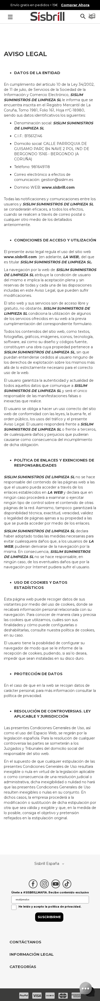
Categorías (22, 966)
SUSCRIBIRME (49, 917)
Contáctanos (25, 942)
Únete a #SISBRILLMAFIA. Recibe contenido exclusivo (50, 892)
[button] (83, 17)
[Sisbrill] (47, 17)
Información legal (31, 954)
